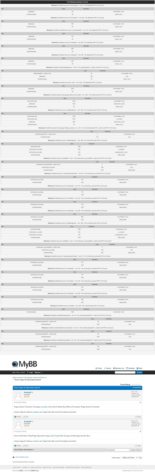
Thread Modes (137, 387)
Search (108, 368)
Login (31, 372)
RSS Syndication (86, 467)
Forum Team (17, 467)
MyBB (21, 470)
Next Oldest (19, 449)
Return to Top (47, 467)
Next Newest (28, 449)
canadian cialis (46, 407)
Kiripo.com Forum (18, 377)
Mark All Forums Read (73, 467)
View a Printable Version (21, 457)
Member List (119, 368)
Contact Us (25, 467)
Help (140, 368)
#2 (140, 431)
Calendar (131, 368)
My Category (28, 377)
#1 (140, 402)
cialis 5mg (54, 436)
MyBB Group (35, 470)
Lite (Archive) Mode (58, 467)
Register (37, 372)
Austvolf (27, 392)
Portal (100, 368)
